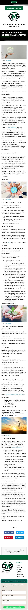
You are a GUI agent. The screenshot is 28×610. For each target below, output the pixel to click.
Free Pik (8, 60)
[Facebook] (12, 2)
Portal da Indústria (16, 447)
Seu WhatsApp (6, 600)
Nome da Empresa (7, 590)
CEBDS (8, 242)
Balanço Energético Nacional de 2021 (15, 394)
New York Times (12, 127)
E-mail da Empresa (7, 595)
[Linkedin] (16, 2)
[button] (9, 532)
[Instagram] (14, 2)
